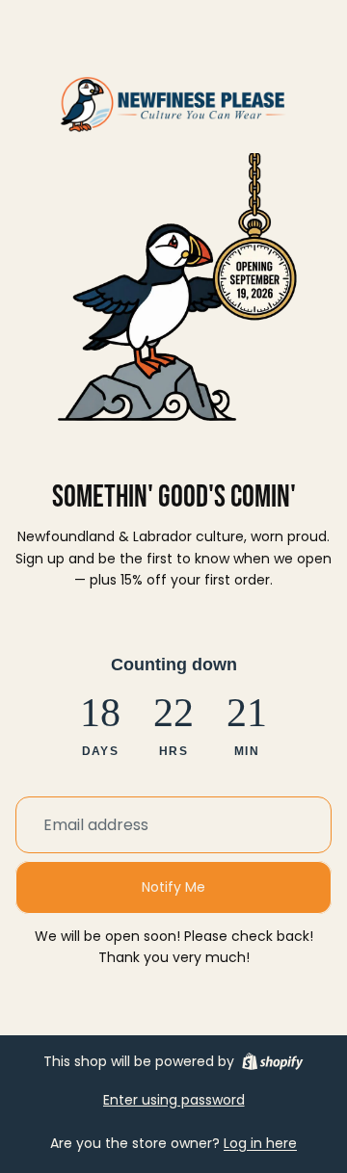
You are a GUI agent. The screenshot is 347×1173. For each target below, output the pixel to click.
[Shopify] (272, 1061)
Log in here (260, 1143)
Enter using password (174, 1099)
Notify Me (173, 887)
